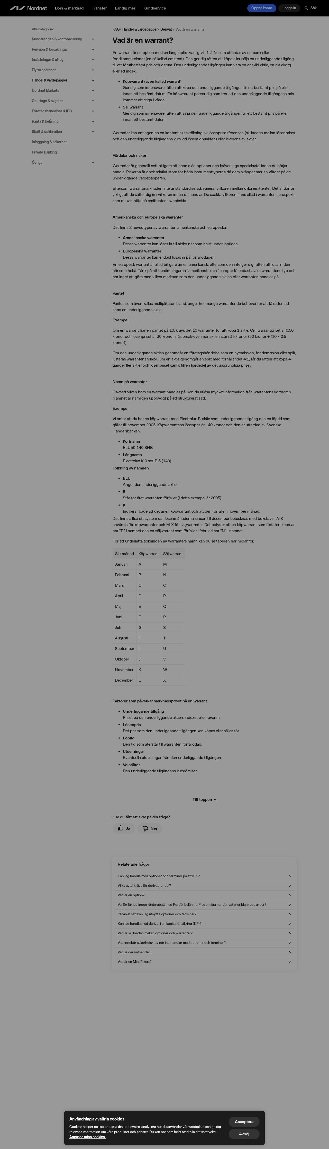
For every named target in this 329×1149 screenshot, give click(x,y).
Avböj (244, 1134)
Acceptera (244, 1121)
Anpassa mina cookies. (87, 1137)
